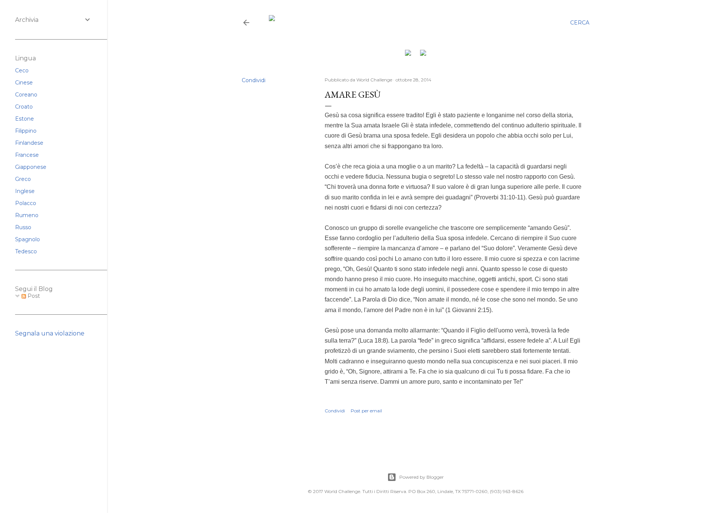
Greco (23, 179)
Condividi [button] (253, 80)
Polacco (25, 203)
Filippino (26, 130)
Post (33, 295)
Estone (24, 118)
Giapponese (30, 167)
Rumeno (26, 215)
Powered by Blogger (421, 477)
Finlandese (29, 142)
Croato (24, 106)
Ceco (22, 70)
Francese (27, 155)
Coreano (26, 94)
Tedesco (26, 251)
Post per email (366, 410)
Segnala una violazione (49, 333)
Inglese (25, 191)
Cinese (24, 82)
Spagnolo (27, 239)
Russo (23, 227)
